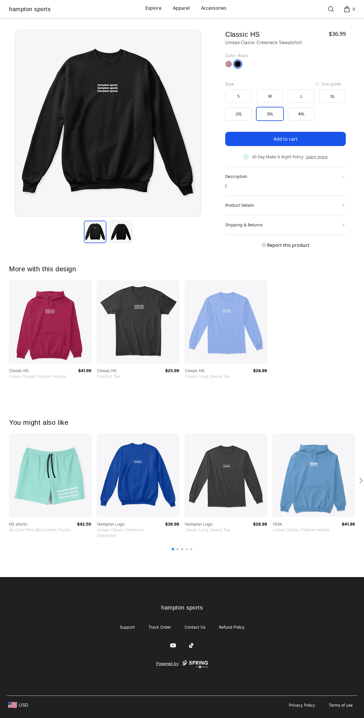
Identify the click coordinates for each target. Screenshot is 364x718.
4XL (301, 113)
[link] (50, 322)
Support (127, 627)
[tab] (95, 232)
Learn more (317, 156)
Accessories (213, 8)
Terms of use (341, 705)
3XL (270, 113)
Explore (153, 8)
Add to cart (285, 139)
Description (236, 176)
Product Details (239, 205)
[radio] (238, 96)
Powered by (167, 663)
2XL (238, 113)
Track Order (159, 627)
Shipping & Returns (244, 224)
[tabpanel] (108, 123)
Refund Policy (232, 627)
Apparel (181, 8)
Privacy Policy (302, 705)
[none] (328, 84)
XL (332, 96)
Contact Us (195, 627)
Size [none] (229, 84)
